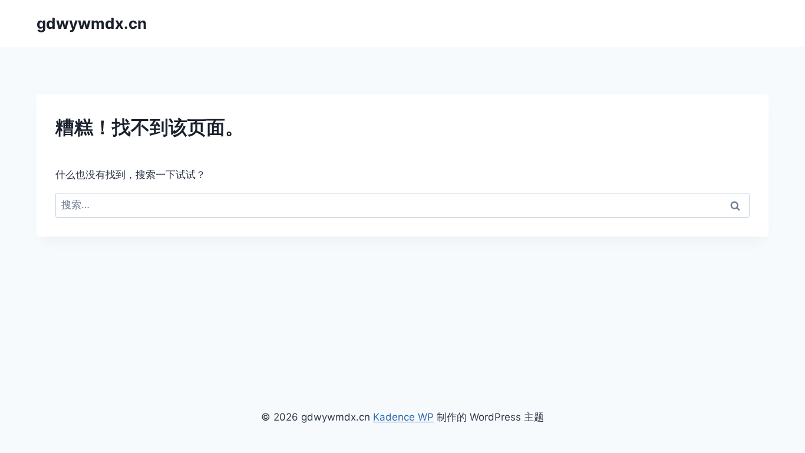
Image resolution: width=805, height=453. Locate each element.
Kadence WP (403, 417)
